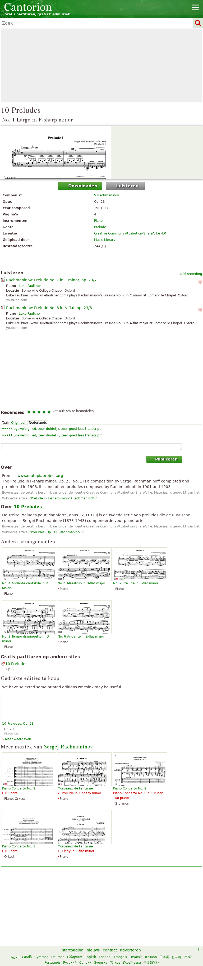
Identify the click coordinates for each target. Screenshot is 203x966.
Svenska (100, 962)
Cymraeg (41, 957)
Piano (98, 221)
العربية (15, 957)
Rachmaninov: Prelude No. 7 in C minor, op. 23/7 (51, 280)
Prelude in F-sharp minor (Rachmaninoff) (63, 498)
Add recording (190, 274)
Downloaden (82, 185)
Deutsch (57, 957)
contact (110, 950)
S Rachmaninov (106, 195)
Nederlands (38, 423)
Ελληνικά (74, 957)
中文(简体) (151, 962)
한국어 (176, 957)
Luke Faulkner (30, 286)
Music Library (104, 240)
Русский (70, 962)
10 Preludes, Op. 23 (18, 723)
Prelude (100, 227)
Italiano (151, 957)
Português (52, 962)
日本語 (164, 957)
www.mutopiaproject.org (40, 475)
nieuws (93, 950)
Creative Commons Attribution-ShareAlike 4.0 (130, 233)
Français (120, 957)
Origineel (18, 423)
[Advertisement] (101, 65)
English (90, 957)
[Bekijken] (101, 152)
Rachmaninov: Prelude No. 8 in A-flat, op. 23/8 (49, 308)
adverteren (130, 950)
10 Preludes (16, 664)
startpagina (73, 950)
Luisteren (127, 185)
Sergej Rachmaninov (68, 746)
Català (27, 957)
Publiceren (166, 459)
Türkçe (115, 962)
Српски (85, 962)
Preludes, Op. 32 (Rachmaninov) (57, 532)
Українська (132, 962)
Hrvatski (136, 957)
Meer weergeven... (19, 739)
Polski (188, 957)
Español (105, 957)
